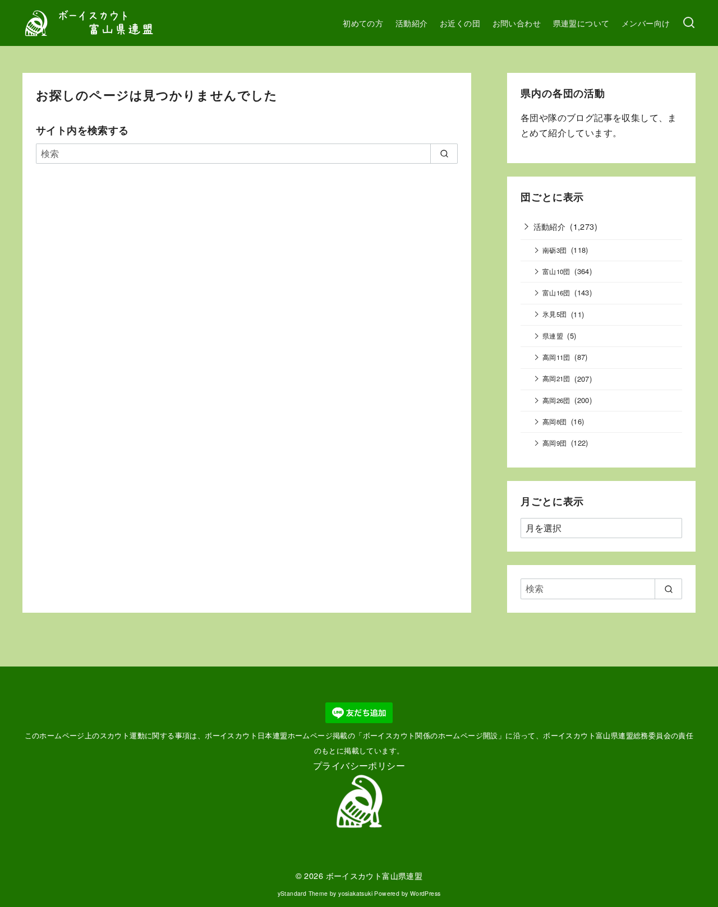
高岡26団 (556, 400)
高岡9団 (554, 442)
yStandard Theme (303, 893)
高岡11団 (556, 357)
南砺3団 (554, 250)
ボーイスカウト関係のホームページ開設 (430, 735)
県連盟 (552, 335)
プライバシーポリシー (359, 765)
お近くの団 (460, 23)
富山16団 (556, 292)
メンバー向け (646, 23)
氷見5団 (554, 313)
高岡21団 (556, 378)
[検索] (689, 23)
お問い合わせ (517, 23)
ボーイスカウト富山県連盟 (374, 875)
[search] (444, 154)
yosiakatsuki (355, 893)
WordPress (425, 893)
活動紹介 (411, 23)
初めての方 (363, 23)
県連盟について (581, 23)
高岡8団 (554, 421)
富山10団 (556, 271)
